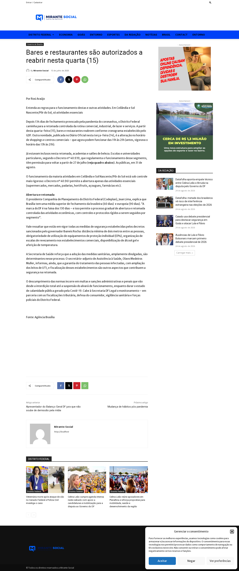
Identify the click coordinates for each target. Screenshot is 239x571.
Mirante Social (41, 70)
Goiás (81, 34)
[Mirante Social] (28, 70)
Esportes (113, 34)
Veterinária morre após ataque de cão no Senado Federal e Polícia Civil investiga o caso (45, 499)
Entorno (96, 34)
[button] (232, 531)
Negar (191, 561)
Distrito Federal (40, 34)
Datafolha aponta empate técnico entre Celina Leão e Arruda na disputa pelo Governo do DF (194, 183)
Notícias (151, 34)
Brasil (166, 34)
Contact (181, 34)
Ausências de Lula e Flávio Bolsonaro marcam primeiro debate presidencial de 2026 (191, 238)
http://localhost (61, 431)
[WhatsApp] (84, 79)
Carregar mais (183, 252)
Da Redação (132, 34)
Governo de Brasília (35, 44)
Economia (66, 34)
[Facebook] (60, 79)
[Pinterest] (76, 79)
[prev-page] (28, 515)
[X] (68, 79)
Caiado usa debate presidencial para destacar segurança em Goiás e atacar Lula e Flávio (192, 220)
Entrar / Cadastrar (34, 2)
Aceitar (162, 561)
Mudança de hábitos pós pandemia (128, 406)
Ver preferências (220, 561)
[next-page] (34, 515)
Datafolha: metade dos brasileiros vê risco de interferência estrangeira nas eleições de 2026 (194, 201)
